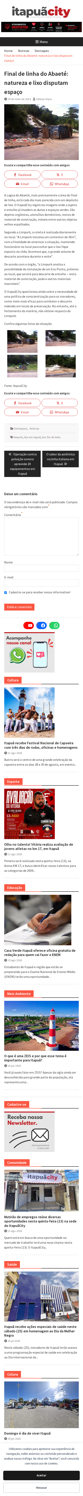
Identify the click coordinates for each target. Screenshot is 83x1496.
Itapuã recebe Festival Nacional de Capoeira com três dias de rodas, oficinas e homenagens (41, 745)
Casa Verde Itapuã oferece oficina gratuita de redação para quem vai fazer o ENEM (40, 952)
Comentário (12, 515)
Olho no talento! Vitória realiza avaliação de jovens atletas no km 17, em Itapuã (38, 846)
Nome (8, 562)
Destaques (20, 428)
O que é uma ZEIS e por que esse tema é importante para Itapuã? (35, 1058)
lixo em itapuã (32, 437)
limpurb (18, 437)
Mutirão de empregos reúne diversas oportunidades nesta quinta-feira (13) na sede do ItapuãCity (40, 1221)
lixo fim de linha (51, 437)
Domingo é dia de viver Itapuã (27, 1433)
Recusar (41, 1488)
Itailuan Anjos (44, 99)
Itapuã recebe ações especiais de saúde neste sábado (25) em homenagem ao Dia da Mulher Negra (40, 1331)
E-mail (8, 577)
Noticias (34, 428)
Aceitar (41, 1475)
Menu (43, 41)
